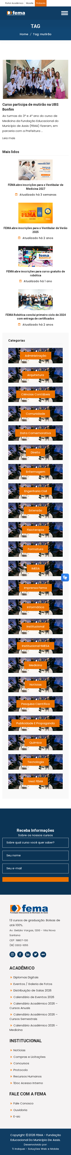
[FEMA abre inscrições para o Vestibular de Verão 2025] (35, 213)
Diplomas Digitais (25, 977)
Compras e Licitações (29, 1057)
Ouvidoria (20, 1110)
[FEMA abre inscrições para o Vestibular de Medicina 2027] (35, 169)
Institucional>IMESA (35, 646)
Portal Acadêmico (14, 3)
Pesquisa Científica (35, 704)
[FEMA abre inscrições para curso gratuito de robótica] (35, 256)
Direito (35, 452)
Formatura (35, 549)
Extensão (35, 510)
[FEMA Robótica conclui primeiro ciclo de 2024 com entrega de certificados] (35, 299)
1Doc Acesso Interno (28, 1083)
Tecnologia (35, 762)
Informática (35, 607)
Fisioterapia (35, 530)
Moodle (29, 3)
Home (24, 34)
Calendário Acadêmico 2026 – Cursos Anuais (33, 1005)
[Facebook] (20, 954)
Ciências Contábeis (35, 394)
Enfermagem (35, 472)
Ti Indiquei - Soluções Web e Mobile (35, 1149)
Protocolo (40, 3)
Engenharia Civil (35, 491)
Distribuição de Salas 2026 (32, 990)
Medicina (35, 665)
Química (35, 742)
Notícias (36, 684)
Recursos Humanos (27, 1076)
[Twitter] (35, 954)
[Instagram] (12, 954)
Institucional (35, 626)
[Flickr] (43, 954)
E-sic (16, 1116)
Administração (35, 356)
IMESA (36, 568)
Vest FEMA (35, 781)
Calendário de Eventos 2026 (33, 997)
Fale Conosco (23, 1103)
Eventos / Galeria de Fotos (32, 984)
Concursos (21, 1063)
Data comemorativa (35, 433)
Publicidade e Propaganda (35, 723)
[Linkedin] (28, 954)
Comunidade (35, 414)
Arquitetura (35, 375)
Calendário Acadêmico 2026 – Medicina (33, 1027)
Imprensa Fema (35, 588)
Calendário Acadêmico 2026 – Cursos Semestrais (33, 1016)
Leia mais (8, 138)
